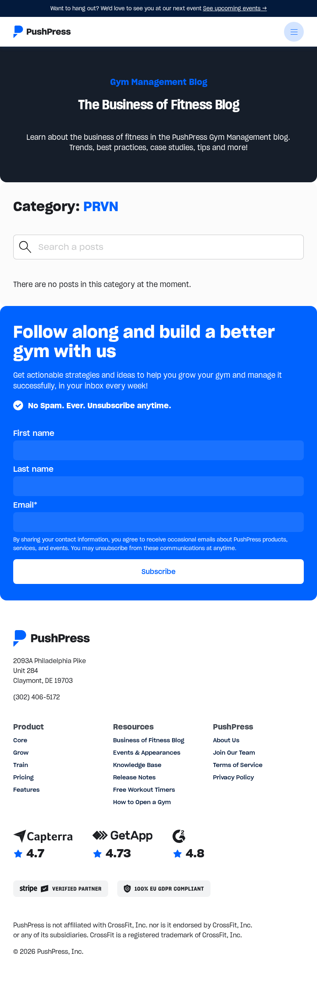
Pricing (23, 777)
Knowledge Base (137, 765)
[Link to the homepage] (42, 32)
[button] (294, 32)
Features (26, 789)
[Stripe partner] (60, 888)
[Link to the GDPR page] (164, 888)
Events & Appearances (146, 752)
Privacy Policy (233, 777)
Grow (20, 752)
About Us (226, 740)
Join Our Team (234, 752)
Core (20, 740)
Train (20, 765)
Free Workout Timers (144, 789)
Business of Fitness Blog (148, 740)
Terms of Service (238, 765)
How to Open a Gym (142, 802)
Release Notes (134, 777)
